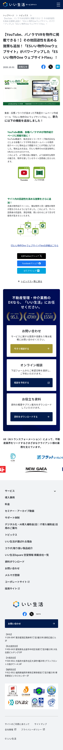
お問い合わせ (14, 623)
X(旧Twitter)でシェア (30, 256)
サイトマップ (40, 723)
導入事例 (10, 497)
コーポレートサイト (16, 582)
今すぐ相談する (21, 348)
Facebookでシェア (30, 263)
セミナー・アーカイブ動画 (19, 511)
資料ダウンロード (14, 561)
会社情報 (9, 729)
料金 (7, 504)
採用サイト (11, 588)
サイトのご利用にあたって (17, 723)
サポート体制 (12, 517)
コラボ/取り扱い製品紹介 (19, 548)
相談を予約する (21, 382)
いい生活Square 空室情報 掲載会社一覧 (27, 555)
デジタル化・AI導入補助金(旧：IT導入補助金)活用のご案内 (31, 526)
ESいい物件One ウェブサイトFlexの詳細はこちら (34, 245)
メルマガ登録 (12, 575)
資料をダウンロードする (26, 416)
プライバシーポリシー (31, 729)
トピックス (11, 534)
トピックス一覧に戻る (31, 281)
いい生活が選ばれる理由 (18, 541)
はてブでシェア (30, 270)
